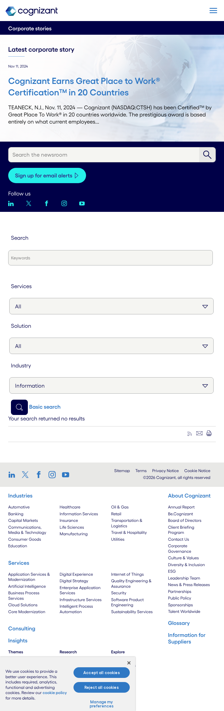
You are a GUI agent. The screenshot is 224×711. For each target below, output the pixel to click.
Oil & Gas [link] (120, 507)
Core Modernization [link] (26, 611)
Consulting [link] (21, 628)
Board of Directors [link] (184, 520)
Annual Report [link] (181, 507)
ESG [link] (172, 571)
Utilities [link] (118, 539)
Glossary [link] (179, 623)
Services (21, 286)
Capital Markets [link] (23, 520)
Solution (21, 326)
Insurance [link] (69, 520)
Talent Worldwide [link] (184, 611)
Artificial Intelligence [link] (27, 586)
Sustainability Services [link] (132, 611)
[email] (199, 433)
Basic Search (45, 407)
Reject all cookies (101, 687)
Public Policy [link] (179, 598)
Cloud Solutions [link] (22, 604)
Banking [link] (15, 513)
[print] (209, 433)
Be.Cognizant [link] (180, 513)
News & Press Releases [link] (189, 584)
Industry (21, 365)
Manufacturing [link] (73, 533)
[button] (213, 10)
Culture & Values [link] (183, 557)
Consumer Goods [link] (24, 539)
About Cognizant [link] (189, 496)
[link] (13, 474)
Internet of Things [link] (127, 574)
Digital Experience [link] (76, 574)
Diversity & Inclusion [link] (186, 564)
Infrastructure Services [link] (80, 599)
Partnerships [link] (179, 591)
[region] (67, 684)
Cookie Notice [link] (197, 470)
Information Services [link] (79, 513)
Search (19, 238)
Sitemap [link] (122, 470)
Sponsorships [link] (180, 604)
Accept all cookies (101, 672)
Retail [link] (116, 513)
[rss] (190, 433)
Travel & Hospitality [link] (129, 532)
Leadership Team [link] (184, 578)
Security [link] (118, 592)
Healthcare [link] (70, 507)
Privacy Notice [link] (165, 470)
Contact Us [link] (178, 539)
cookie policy (55, 692)
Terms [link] (141, 470)
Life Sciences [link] (72, 527)
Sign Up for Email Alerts (43, 175)
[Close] (129, 663)
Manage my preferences (102, 704)
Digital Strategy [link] (74, 580)
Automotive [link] (19, 507)
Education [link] (17, 545)
